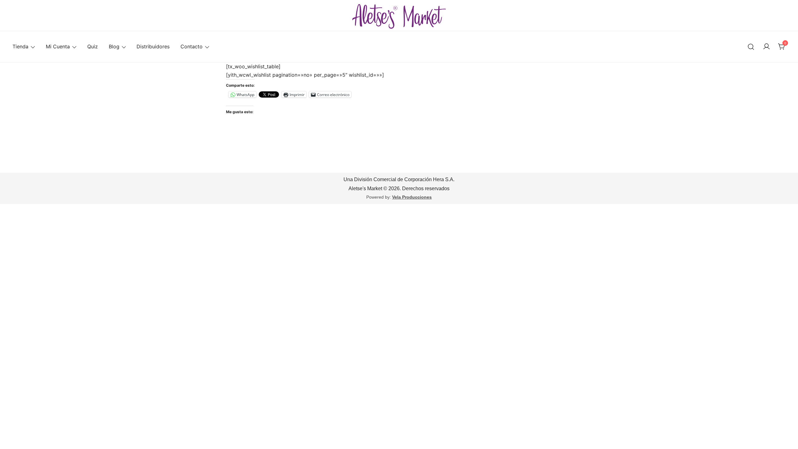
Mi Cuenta (58, 46)
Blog (114, 46)
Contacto (191, 46)
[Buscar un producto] (751, 46)
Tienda (20, 46)
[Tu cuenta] (766, 47)
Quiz (92, 46)
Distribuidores (153, 46)
